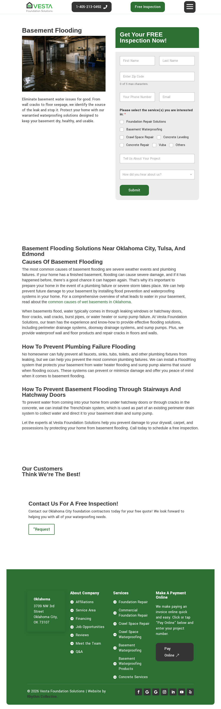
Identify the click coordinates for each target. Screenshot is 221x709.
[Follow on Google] (147, 691)
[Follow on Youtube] (181, 691)
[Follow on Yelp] (190, 691)
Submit (134, 190)
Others (180, 145)
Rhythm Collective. (42, 696)
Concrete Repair (137, 145)
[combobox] (157, 174)
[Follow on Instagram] (164, 691)
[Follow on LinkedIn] (173, 691)
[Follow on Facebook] (138, 691)
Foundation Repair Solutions (146, 122)
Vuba (162, 145)
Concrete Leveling (176, 137)
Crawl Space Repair (140, 137)
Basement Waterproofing (144, 129)
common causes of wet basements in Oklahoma (89, 302)
